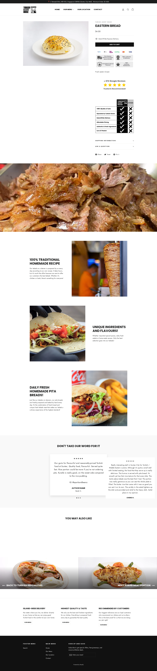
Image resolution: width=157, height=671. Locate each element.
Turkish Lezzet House (103, 22)
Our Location (83, 9)
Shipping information (105, 141)
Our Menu (67, 9)
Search (25, 648)
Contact (98, 9)
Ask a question (102, 146)
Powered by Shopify (79, 664)
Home (57, 9)
